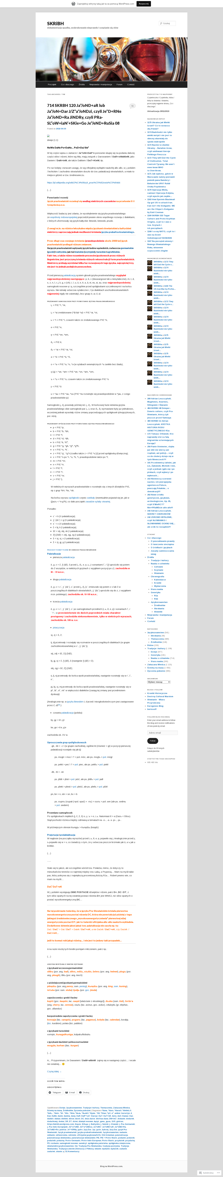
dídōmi (64, 1119)
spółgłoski (74, 497)
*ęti (109, 1113)
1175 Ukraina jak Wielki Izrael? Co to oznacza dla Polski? (158, 125)
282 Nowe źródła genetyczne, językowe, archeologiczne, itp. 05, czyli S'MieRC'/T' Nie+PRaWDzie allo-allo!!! (160, 501)
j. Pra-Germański (127, 1124)
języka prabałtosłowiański (90, 1132)
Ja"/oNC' (97, 1127)
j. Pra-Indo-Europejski (57, 1127)
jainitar (62, 1130)
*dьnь (78, 1113)
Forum (119, 84)
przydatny (130, 1141)
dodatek (130, 1119)
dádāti (50, 1119)
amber (117, 1113)
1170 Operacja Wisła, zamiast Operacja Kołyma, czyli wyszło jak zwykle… (160, 193)
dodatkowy (52, 1121)
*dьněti (85, 1113)
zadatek (51, 1151)
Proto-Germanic (72, 1141)
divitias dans (102, 1119)
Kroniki (157, 583)
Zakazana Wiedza (121, 1108)
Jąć (93, 1130)
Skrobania (159, 608)
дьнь (108, 1121)
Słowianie (159, 573)
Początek (52, 84)
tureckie (101, 251)
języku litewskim (75, 701)
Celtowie (158, 567)
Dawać (125, 1116)
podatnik (51, 1141)
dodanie (121, 1119)
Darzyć (94, 1116)
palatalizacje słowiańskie (83, 1138)
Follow (152, 741)
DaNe (54, 1116)
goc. (87, 990)
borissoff (151, 709)
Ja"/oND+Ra (120, 1127)
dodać (61, 1121)
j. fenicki (104, 1124)
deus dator (90, 1119)
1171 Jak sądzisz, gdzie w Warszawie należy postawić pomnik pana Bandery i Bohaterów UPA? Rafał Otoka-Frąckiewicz (161, 180)
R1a (156, 595)
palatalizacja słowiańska (59, 1138)
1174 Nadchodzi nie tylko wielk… (163, 271)
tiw (76, 1146)
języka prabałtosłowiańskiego (117, 232)
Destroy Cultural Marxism (160, 696)
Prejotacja (52, 834)
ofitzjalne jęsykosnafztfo (89, 1135)
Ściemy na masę (54, 1110)
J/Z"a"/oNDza (86, 1127)
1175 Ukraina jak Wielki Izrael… (162, 338)
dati (119, 1116)
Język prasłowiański (67, 1132)
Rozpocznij (144, 4)
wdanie (98, 1149)
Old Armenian (108, 1135)
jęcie (98, 1130)
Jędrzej (105, 1130)
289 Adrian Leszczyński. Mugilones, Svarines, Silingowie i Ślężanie (159, 401)
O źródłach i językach (161, 547)
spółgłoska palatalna (98, 1143)
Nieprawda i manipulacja (101, 84)
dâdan (57, 1119)
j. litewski (113, 1124)
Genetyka (155, 592)
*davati (118, 1110)
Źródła (82, 84)
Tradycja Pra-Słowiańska (90, 1146)
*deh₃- (50, 1113)
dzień (75, 1121)
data (114, 1116)
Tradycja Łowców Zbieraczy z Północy (76, 1149)
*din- (66, 1113)
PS (48, 1143)
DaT (101, 1116)
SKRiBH (55, 23)
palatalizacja (69, 557)
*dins (72, 1113)
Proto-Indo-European (91, 1141)
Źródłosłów (68, 1110)
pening (82, 986)
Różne (150, 645)
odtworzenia (61, 1135)
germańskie (127, 248)
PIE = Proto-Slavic (108, 1138)
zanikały (91, 497)
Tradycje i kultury (91, 1108)
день (102, 1121)
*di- (62, 1113)
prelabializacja (67, 834)
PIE (97, 1138)
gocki (51, 251)
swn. (116, 986)
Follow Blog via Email (158, 717)
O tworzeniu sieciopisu (162, 544)
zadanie (123, 1149)
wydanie (106, 1149)
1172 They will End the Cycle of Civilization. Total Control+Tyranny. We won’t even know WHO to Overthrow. (161, 164)
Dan (49, 1116)
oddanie (51, 1135)
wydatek (114, 1149)
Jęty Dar (113, 1130)
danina (67, 1116)
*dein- (56, 1113)
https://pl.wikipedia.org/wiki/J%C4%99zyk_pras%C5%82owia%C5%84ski (83, 182)
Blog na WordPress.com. (111, 1166)
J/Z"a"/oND (74, 1127)
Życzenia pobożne (82, 1110)
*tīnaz (103, 1113)
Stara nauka (157, 589)
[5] (59, 705)
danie (60, 1116)
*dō (98, 1113)
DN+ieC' (113, 1119)
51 (133, 106)
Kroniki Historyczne (157, 693)
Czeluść (131, 84)
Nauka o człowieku (160, 563)
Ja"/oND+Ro (53, 1130)
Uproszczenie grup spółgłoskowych (66, 742)
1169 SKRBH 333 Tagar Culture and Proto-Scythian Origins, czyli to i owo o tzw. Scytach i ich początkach (161, 222)
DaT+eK (107, 1116)
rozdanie (55, 1143)
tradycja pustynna (111, 1146)
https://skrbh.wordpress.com (60, 1124)
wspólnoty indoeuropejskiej (63, 217)
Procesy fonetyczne (58, 550)
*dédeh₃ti (126, 1110)
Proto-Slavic (108, 1141)
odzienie (72, 1135)
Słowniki (158, 612)
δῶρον (78, 1124)
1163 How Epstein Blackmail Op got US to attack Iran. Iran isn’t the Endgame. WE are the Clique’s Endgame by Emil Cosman (161, 205)
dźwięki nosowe (86, 1121)
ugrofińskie (113, 251)
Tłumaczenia (106, 1108)
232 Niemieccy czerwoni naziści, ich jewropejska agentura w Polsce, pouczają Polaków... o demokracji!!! (159, 485)
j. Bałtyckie (94, 1124)
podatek (131, 1138)
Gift (113, 1121)
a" (113, 1113)
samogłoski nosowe (69, 1143)
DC (82, 1119)
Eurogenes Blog (155, 706)
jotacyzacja (58, 627)
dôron (71, 1119)
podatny (60, 1141)
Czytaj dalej (54, 1071)
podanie (122, 1138)
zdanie (59, 1151)
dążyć (96, 1121)
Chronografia (157, 576)
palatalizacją (69, 275)
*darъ (111, 1110)
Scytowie (158, 570)
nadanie (123, 1132)
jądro (80, 1130)
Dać (131, 1116)
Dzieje (62, 1108)
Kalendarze (160, 580)
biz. (49, 1023)
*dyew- (93, 1113)
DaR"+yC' (85, 1116)
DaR (78, 1116)
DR (66, 1121)
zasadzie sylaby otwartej (97, 501)
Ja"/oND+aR (108, 1127)
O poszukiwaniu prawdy (162, 541)
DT (70, 1121)
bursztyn (125, 1113)
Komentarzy (72, 1151)
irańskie (79, 251)
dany (73, 1116)
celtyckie (61, 251)
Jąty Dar (87, 1130)
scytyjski (90, 251)
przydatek (119, 1141)
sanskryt (83, 1143)
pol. (105, 757)
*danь (104, 1110)
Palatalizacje (54, 553)
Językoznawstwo (74, 1108)
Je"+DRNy (72, 1130)
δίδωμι (85, 1124)
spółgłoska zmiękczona (119, 1143)
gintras (119, 1121)
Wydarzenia (160, 586)
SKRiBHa (158, 262)
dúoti (77, 1119)
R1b (156, 599)
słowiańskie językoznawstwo (60, 1146)
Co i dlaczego (67, 84)
